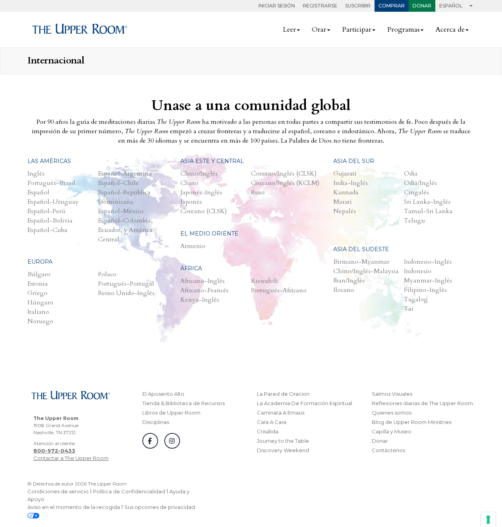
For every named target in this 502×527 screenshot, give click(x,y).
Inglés (36, 173)
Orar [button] (319, 29)
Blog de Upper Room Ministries (411, 422)
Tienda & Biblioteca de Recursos (183, 403)
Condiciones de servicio (58, 491)
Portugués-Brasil (51, 183)
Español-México (121, 211)
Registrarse (320, 6)
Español (38, 192)
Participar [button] (356, 29)
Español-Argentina (125, 173)
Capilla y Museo (391, 431)
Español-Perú (46, 211)
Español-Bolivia (50, 220)
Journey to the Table (283, 441)
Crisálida (267, 431)
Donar (422, 6)
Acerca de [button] (450, 29)
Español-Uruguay (53, 201)
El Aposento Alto (163, 394)
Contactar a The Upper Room (71, 458)
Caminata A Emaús (280, 412)
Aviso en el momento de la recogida (73, 507)
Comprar (391, 6)
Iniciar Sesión (276, 6)
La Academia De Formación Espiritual (304, 403)
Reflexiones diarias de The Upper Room (422, 403)
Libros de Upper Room (171, 412)
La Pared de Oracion (283, 394)
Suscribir (358, 6)
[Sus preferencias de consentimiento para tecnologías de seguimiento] (488, 519)
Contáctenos (388, 450)
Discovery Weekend (283, 450)
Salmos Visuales (392, 394)
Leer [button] (289, 29)
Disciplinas (155, 422)
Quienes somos (391, 412)
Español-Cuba (47, 230)
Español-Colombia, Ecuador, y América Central (125, 230)
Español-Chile (118, 183)
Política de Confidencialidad (129, 491)
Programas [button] (403, 29)
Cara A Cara (271, 422)
